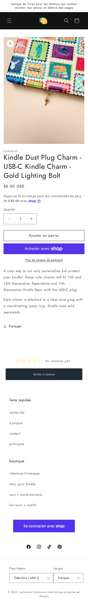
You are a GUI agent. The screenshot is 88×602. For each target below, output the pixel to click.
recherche (16, 412)
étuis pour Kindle (22, 484)
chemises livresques (24, 473)
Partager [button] (15, 326)
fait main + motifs (22, 505)
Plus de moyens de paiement (44, 260)
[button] (9, 21)
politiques (16, 444)
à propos (16, 423)
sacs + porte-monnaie (25, 494)
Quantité (9, 209)
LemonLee (25, 592)
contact (14, 433)
